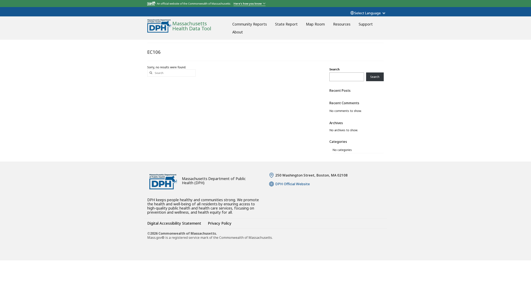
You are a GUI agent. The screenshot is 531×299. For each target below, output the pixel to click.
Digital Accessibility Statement (174, 223)
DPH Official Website (292, 184)
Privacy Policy (219, 223)
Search (334, 69)
